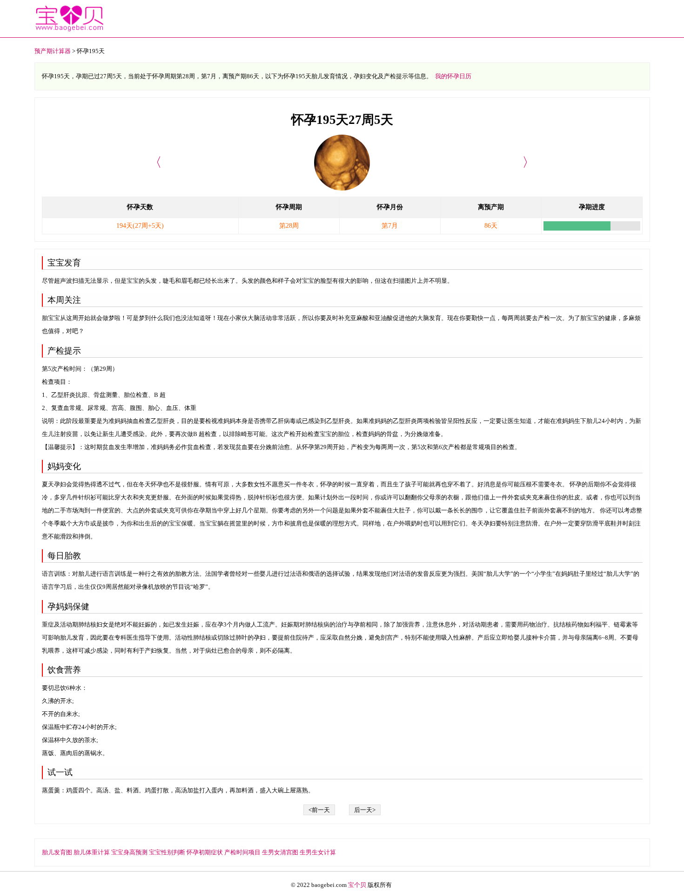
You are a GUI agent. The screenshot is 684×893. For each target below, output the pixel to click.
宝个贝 (357, 884)
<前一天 (319, 809)
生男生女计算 (318, 852)
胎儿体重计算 (92, 852)
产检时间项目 (242, 852)
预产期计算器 (52, 51)
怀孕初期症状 (205, 852)
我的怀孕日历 (453, 76)
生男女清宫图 (280, 852)
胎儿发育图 (57, 852)
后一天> (365, 809)
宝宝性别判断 (167, 852)
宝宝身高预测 (129, 852)
